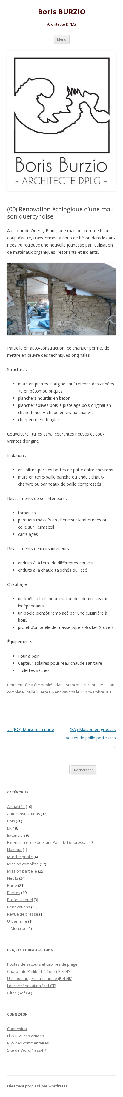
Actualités (16, 806)
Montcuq (19, 928)
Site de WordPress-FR (26, 1050)
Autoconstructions (82, 684)
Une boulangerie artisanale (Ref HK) (39, 978)
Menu (61, 39)
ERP (10, 828)
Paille (31, 692)
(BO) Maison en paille (30, 729)
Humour (14, 849)
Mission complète (23, 864)
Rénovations (63, 692)
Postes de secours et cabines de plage (42, 964)
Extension (16, 835)
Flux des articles (25, 1035)
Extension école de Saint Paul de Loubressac (47, 842)
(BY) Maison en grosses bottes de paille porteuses (91, 738)
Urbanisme (17, 921)
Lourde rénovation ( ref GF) (31, 985)
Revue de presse (22, 914)
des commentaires (28, 1043)
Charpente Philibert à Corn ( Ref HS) (39, 971)
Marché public (20, 856)
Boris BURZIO (61, 11)
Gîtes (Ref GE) (19, 993)
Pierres (43, 692)
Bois (11, 821)
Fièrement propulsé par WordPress (37, 1086)
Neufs (12, 878)
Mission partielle (22, 871)
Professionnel (20, 899)
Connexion (17, 1028)
